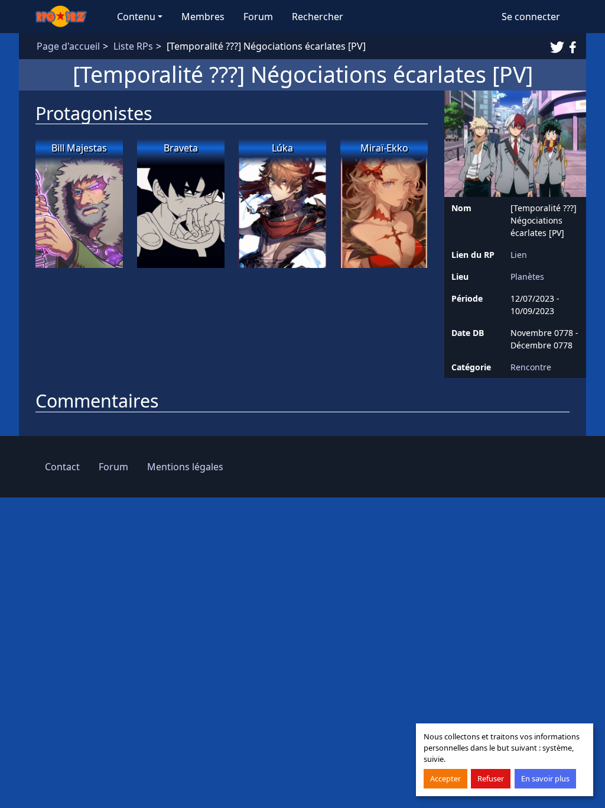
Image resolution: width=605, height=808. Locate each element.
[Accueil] (66, 16)
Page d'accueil (68, 46)
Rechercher (317, 16)
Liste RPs (133, 46)
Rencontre (530, 367)
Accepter (445, 778)
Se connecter (531, 16)
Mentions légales (185, 466)
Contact (62, 466)
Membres (203, 16)
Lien (518, 254)
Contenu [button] (136, 16)
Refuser (490, 778)
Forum (258, 16)
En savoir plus (545, 778)
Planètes (527, 276)
